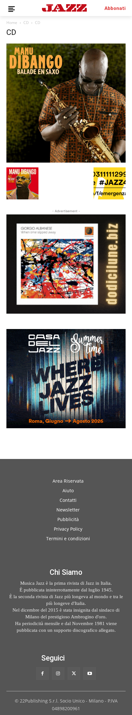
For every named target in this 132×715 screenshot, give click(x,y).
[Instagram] (58, 673)
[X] (74, 673)
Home (11, 22)
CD (26, 22)
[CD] (66, 161)
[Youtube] (89, 673)
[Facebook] (42, 673)
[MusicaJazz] (64, 8)
